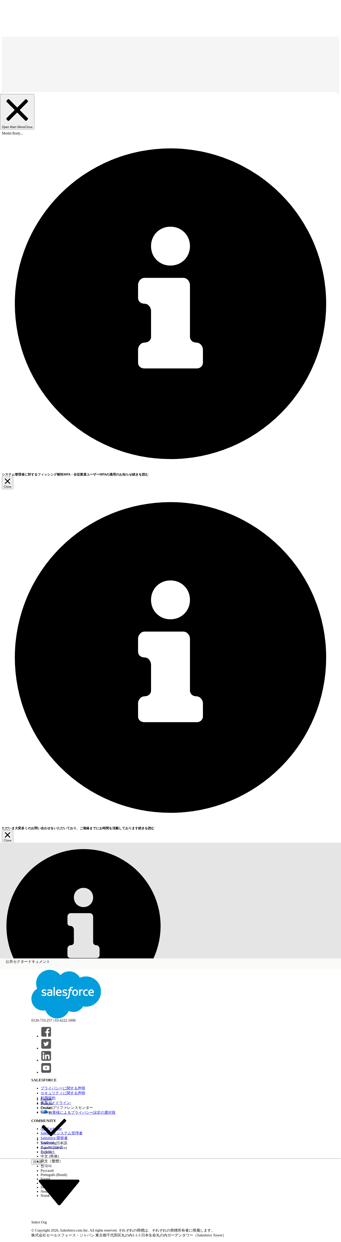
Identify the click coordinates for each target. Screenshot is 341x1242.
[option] (54, 1100)
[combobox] (59, 1191)
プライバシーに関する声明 (63, 1088)
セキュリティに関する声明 (63, 1093)
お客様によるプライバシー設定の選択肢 (82, 1112)
